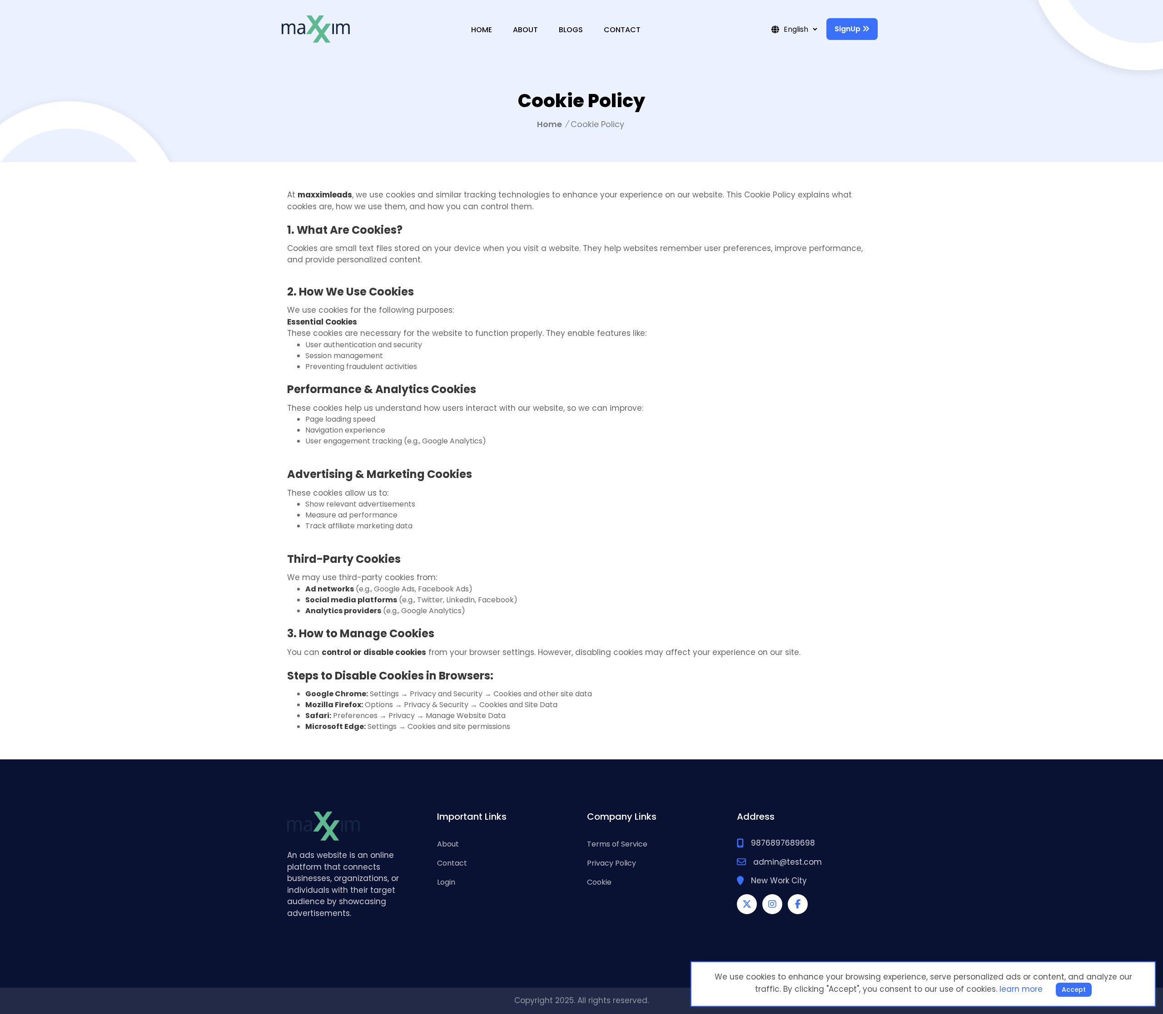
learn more (1021, 989)
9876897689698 (783, 842)
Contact (622, 30)
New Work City (779, 880)
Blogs (571, 30)
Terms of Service (617, 844)
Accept (1074, 989)
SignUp (848, 29)
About (525, 30)
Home (481, 30)
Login (446, 882)
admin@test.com (787, 861)
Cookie (599, 882)
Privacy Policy (611, 863)
